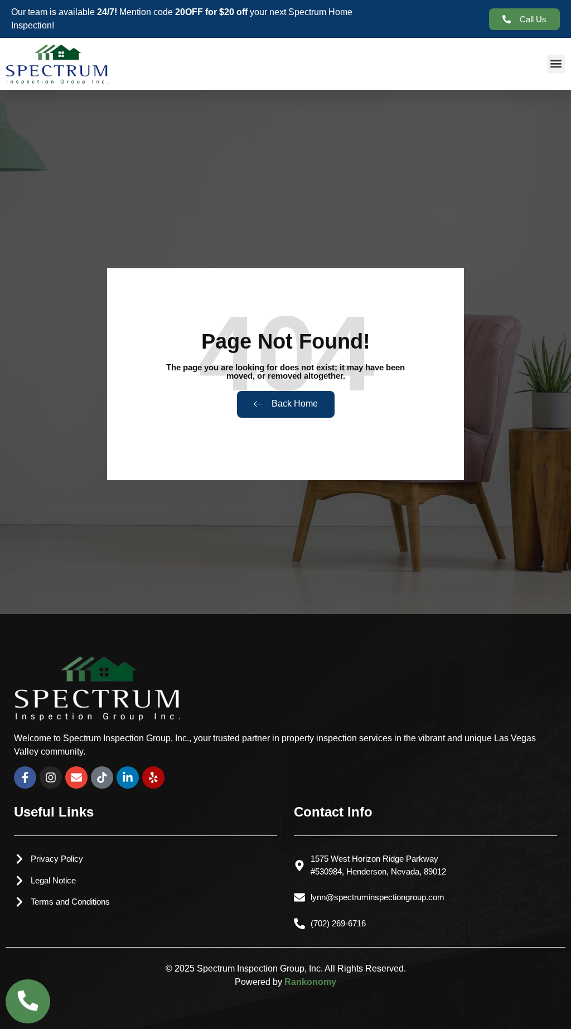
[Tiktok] (102, 777)
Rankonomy (310, 982)
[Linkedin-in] (128, 777)
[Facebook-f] (25, 777)
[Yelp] (153, 777)
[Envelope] (76, 777)
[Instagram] (51, 777)
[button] (556, 64)
